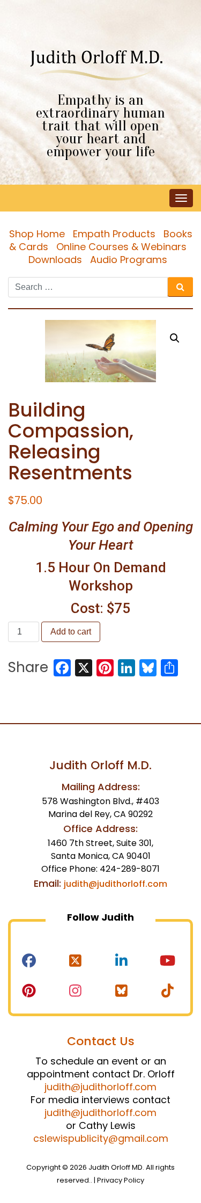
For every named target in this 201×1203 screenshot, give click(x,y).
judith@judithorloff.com (115, 884)
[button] (174, 338)
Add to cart (70, 631)
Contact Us (101, 1041)
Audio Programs (128, 259)
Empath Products (114, 233)
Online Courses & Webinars (121, 246)
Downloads (55, 259)
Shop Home (37, 233)
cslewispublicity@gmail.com (100, 1138)
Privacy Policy (120, 1180)
